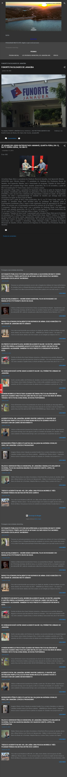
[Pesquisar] (65, 3)
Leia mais (62, 293)
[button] (65, 67)
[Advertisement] (33, 251)
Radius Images (38, 519)
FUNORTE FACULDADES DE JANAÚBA (17, 67)
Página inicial (14, 55)
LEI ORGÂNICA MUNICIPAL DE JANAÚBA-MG (36, 55)
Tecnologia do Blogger (34, 515)
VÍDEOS (55, 55)
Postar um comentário (9, 236)
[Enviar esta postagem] (19, 139)
